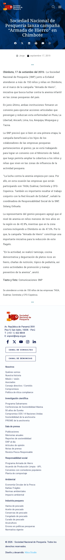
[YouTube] (21, 342)
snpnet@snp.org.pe (16, 336)
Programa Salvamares (16, 403)
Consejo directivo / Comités (18, 385)
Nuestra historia (13, 375)
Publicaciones (12, 431)
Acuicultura (10, 523)
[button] (53, 7)
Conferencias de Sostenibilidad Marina (24, 407)
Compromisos (12, 389)
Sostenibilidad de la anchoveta (20, 417)
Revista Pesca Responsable (19, 452)
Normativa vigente (14, 529)
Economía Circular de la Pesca (20, 484)
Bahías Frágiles (12, 488)
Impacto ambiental (14, 494)
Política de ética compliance (19, 392)
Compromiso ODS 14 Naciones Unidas (24, 413)
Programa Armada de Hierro (19, 463)
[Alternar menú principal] (59, 7)
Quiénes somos (12, 372)
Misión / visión (12, 379)
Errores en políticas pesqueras (20, 526)
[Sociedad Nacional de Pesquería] (13, 6)
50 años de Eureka (14, 410)
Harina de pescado (14, 506)
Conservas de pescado (16, 512)
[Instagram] (27, 342)
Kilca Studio (31, 552)
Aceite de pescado (14, 509)
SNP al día (10, 442)
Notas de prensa (13, 448)
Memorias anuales (14, 435)
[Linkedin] (34, 342)
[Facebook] (8, 342)
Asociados (10, 382)
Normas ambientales (15, 491)
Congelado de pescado (16, 516)
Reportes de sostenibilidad (18, 438)
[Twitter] (14, 342)
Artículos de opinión (14, 445)
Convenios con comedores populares (23, 470)
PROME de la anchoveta (17, 420)
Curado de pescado (14, 519)
